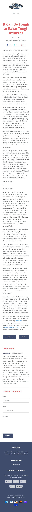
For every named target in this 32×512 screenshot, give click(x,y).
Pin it (24, 482)
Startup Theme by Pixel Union (15, 497)
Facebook (17, 464)
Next (23, 337)
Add (13, 486)
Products (13, 452)
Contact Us (25, 452)
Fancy (20, 486)
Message (5, 416)
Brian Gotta (16, 40)
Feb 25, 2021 (6, 353)
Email (4, 406)
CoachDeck (18, 321)
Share (16, 482)
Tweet (9, 482)
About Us (7, 452)
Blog (19, 452)
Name (4, 396)
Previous (10, 337)
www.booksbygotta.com (11, 327)
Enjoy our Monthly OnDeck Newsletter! (17, 454)
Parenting (23, 40)
